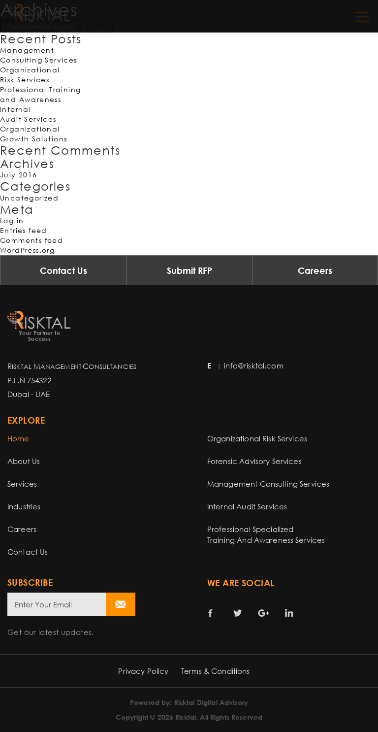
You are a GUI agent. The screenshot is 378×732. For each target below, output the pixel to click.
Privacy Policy (143, 670)
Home (18, 438)
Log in (12, 220)
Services (22, 483)
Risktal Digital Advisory (211, 702)
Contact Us (63, 270)
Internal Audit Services (28, 114)
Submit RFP (189, 270)
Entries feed (23, 230)
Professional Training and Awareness (40, 94)
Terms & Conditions (215, 670)
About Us (23, 461)
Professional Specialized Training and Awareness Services (266, 534)
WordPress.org (27, 250)
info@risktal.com (253, 365)
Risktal (185, 717)
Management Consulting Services (38, 55)
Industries (24, 506)
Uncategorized (29, 198)
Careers (315, 270)
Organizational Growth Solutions (33, 134)
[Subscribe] (120, 604)
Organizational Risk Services (30, 75)
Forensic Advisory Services (254, 461)
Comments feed (31, 240)
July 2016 (18, 174)
